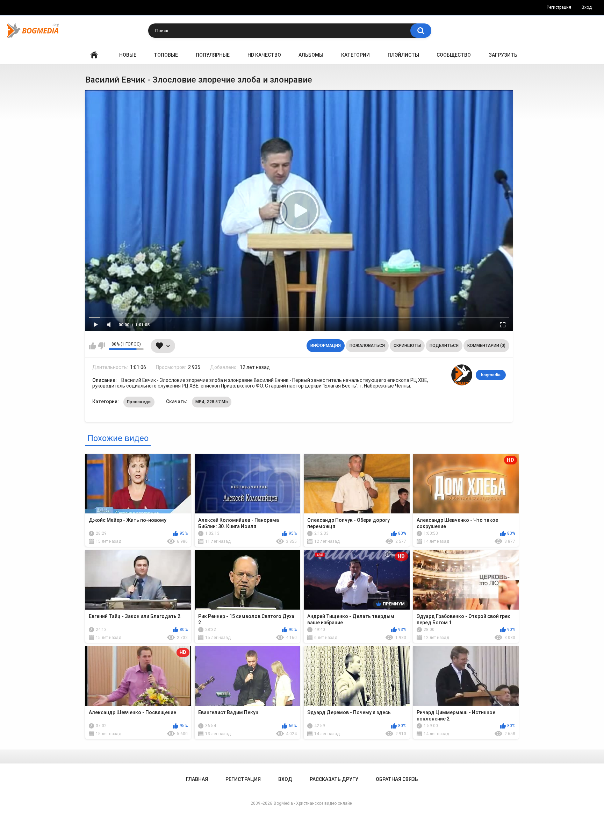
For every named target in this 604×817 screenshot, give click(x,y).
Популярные (213, 55)
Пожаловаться (367, 345)
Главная (94, 55)
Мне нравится (92, 345)
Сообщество (454, 55)
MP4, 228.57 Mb (211, 401)
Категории (355, 55)
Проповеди (139, 401)
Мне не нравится (101, 345)
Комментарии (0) (486, 345)
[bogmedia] (461, 374)
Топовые (166, 55)
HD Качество (264, 55)
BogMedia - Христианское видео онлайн (313, 803)
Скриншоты (407, 345)
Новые (127, 55)
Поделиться (444, 345)
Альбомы (311, 55)
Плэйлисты (403, 55)
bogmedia (491, 374)
